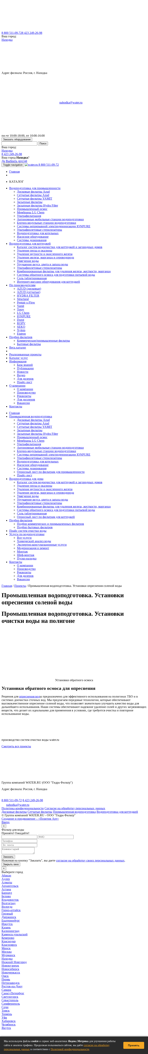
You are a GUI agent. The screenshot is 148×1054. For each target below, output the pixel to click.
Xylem (21, 330)
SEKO (21, 326)
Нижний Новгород (14, 962)
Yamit (20, 306)
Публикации (25, 368)
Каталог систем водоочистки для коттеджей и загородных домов (59, 247)
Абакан (6, 875)
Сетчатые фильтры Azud (33, 195)
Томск (6, 1010)
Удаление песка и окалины (34, 250)
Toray (20, 309)
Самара (6, 989)
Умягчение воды (28, 261)
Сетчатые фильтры (40, 811)
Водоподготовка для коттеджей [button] (30, 243)
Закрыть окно (11, 864)
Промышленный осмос (32, 209)
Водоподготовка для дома (26, 478)
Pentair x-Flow (26, 302)
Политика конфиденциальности (23, 808)
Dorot (20, 319)
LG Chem (23, 313)
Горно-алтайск (11, 910)
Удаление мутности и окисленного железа (44, 254)
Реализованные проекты (25, 354)
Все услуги (24, 537)
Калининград (10, 931)
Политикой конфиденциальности (70, 1049)
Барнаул (7, 892)
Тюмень (7, 1014)
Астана (6, 889)
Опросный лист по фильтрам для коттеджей (46, 517)
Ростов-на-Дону (12, 986)
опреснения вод (29, 696)
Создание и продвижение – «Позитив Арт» (30, 818)
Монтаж (22, 551)
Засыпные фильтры (29, 202)
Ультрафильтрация (29, 215)
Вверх (6, 822)
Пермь (6, 979)
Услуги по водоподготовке (27, 534)
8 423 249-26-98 (32, 32)
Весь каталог (17, 347)
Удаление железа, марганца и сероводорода (45, 257)
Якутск (6, 1028)
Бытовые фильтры (29, 344)
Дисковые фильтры (14, 811)
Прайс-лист (24, 382)
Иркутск (7, 924)
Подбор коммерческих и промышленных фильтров (50, 523)
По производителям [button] (22, 285)
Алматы (7, 882)
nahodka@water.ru (70, 102)
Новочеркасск (11, 972)
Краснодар (9, 941)
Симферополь (11, 1003)
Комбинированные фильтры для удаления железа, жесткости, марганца (64, 271)
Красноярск (9, 944)
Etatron (21, 333)
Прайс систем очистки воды (27, 530)
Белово (6, 896)
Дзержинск (9, 917)
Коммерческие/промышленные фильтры (43, 340)
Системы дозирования (31, 240)
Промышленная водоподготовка (30, 416)
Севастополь (10, 1000)
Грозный (7, 913)
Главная (14, 171)
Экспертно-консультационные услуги (42, 544)
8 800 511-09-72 (12, 32)
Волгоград (8, 903)
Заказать (8, 856)
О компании (25, 389)
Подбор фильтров (20, 520)
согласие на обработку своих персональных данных (90, 860)
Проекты (20, 585)
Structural (23, 299)
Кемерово (8, 937)
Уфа (4, 1017)
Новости (22, 371)
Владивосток (10, 899)
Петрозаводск (11, 983)
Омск (5, 976)
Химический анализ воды (34, 541)
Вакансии (23, 403)
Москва (7, 951)
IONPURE (24, 316)
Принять (134, 1045)
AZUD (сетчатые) (28, 292)
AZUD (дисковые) (29, 288)
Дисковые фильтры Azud (33, 191)
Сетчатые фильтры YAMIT (34, 198)
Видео (21, 375)
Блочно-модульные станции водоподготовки (46, 222)
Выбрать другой (16, 161)
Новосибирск (10, 969)
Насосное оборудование (33, 236)
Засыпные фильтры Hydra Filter (37, 205)
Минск (6, 948)
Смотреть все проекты (16, 746)
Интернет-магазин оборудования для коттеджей (48, 281)
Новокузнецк (10, 965)
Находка (7, 39)
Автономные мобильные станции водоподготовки (50, 219)
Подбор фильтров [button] (20, 337)
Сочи (5, 1007)
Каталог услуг (18, 358)
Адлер (6, 879)
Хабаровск (9, 1021)
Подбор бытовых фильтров (35, 527)
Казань (6, 927)
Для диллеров (26, 399)
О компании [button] (17, 385)
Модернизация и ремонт (33, 548)
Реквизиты (24, 396)
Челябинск (9, 1024)
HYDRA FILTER (28, 295)
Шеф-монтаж (25, 555)
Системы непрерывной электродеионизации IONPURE (53, 226)
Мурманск (8, 955)
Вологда (7, 906)
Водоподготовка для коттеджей (117, 811)
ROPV (21, 323)
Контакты (15, 406)
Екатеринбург (11, 920)
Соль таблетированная (32, 278)
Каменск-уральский (15, 934)
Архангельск (10, 886)
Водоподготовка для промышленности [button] (35, 188)
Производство (26, 392)
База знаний (25, 364)
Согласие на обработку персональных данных (75, 808)
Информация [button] (17, 361)
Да (3, 161)
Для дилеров (25, 378)
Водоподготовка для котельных (38, 233)
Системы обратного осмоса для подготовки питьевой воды (56, 274)
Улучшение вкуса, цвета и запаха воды (42, 264)
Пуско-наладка (26, 558)
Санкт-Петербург (13, 993)
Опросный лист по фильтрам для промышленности (51, 471)
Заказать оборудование (17, 139)
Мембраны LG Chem (30, 212)
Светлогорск (10, 996)
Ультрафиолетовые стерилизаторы (39, 229)
